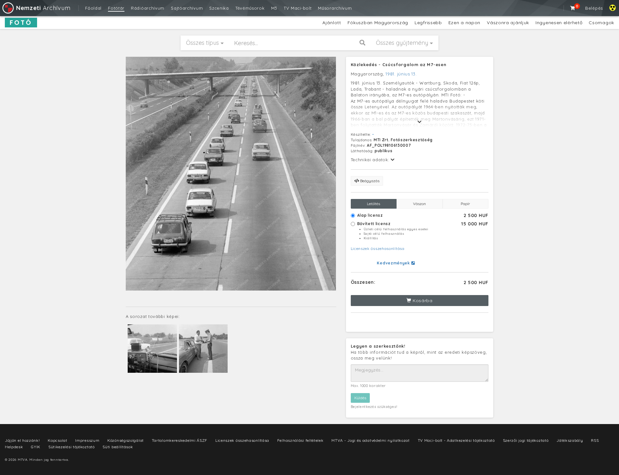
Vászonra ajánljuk (508, 22)
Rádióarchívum (147, 8)
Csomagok (601, 22)
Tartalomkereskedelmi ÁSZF (180, 440)
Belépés (594, 8)
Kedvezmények (394, 263)
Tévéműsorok (250, 8)
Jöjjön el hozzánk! (22, 440)
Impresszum (87, 440)
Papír (465, 203)
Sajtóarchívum (187, 8)
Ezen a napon (464, 22)
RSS (595, 440)
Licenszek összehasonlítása (378, 248)
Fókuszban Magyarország (378, 22)
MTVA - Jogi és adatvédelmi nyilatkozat (370, 440)
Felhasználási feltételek (300, 440)
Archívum (43, 8)
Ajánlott (331, 22)
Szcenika (219, 8)
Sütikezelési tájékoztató (71, 446)
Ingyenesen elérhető (558, 22)
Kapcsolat (57, 440)
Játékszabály (569, 440)
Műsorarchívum (335, 8)
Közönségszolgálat (125, 440)
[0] (572, 8)
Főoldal (93, 8)
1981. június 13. (401, 73)
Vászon (419, 203)
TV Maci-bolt (297, 8)
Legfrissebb (428, 22)
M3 (274, 8)
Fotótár (116, 8)
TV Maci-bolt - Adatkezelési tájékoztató (456, 440)
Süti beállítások (118, 446)
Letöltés (373, 203)
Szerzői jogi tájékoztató (526, 440)
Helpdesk (14, 446)
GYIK (35, 446)
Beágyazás (369, 180)
